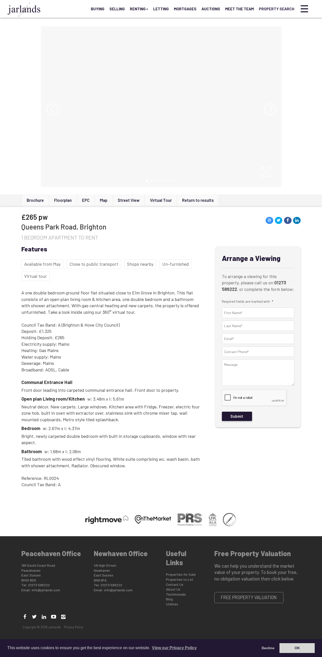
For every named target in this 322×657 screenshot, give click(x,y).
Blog (169, 599)
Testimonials (176, 594)
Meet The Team (239, 9)
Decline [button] (268, 648)
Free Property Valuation (249, 597)
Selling (117, 9)
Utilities (172, 604)
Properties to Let (179, 579)
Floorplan (63, 200)
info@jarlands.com (46, 590)
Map (103, 200)
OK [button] (297, 648)
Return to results (198, 200)
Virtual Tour (161, 200)
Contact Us (174, 584)
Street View (129, 200)
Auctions (211, 9)
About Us (173, 589)
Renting (138, 9)
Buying (97, 9)
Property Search (276, 9)
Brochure (35, 200)
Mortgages (185, 9)
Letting (161, 9)
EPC (86, 200)
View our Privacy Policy (174, 648)
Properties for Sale (181, 574)
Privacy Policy (73, 627)
